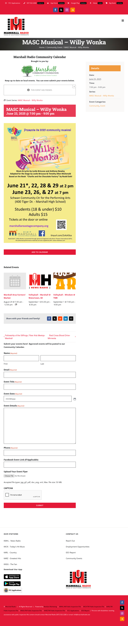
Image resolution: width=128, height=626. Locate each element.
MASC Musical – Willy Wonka (101, 95)
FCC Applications (73, 611)
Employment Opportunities (77, 546)
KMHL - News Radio (12, 540)
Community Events (74, 558)
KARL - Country (10, 552)
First (6, 363)
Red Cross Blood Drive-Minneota (59, 337)
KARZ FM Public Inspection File (54, 611)
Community (94, 105)
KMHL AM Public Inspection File (70, 607)
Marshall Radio (10, 607)
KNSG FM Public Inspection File (31, 611)
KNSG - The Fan (10, 564)
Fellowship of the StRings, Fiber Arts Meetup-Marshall (25, 337)
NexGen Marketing (50, 607)
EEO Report (71, 552)
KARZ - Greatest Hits (12, 558)
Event (102, 105)
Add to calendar (40, 252)
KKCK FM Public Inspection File (93, 607)
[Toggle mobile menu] (123, 20)
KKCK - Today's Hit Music (14, 546)
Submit (39, 505)
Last (42, 363)
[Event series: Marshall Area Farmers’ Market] (16, 304)
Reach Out (70, 540)
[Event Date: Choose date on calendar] (74, 399)
